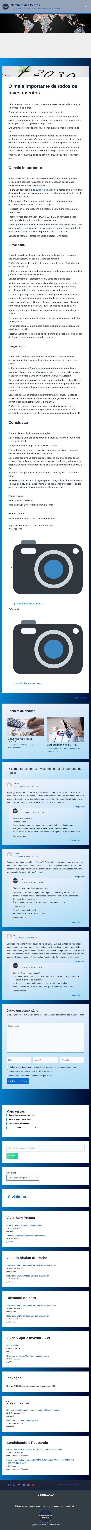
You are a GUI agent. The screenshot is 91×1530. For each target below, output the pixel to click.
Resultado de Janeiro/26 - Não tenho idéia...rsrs (27, 1356)
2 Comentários (52, 749)
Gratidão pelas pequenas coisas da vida (24, 1225)
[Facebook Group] (23, 1484)
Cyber (16, 853)
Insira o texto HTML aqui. (70, 1484)
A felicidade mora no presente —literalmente (26, 1236)
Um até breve (12, 1345)
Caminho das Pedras (25, 5)
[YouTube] (18, 1484)
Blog (26, 745)
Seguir (12, 1156)
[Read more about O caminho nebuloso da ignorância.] (25, 726)
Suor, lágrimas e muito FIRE (62, 745)
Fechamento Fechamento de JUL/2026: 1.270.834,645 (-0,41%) (34, 1449)
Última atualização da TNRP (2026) (22, 1420)
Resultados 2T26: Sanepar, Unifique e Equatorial (27, 1276)
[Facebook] (9, 1484)
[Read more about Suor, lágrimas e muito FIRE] (65, 729)
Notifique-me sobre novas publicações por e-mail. (31, 1076)
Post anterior (10, 698)
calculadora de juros (43, 190)
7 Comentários (12, 745)
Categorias (11, 1173)
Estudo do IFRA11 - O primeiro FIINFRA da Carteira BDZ (31, 1265)
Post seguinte (81, 698)
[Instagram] (14, 1484)
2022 (22, 745)
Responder (79, 807)
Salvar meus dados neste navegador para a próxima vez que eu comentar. (43, 1067)
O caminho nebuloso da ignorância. (19, 739)
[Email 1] (33, 1484)
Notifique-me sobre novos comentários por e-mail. (31, 1071)
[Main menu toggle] (86, 6)
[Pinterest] (28, 1484)
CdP (21, 810)
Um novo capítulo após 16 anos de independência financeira (33, 1410)
